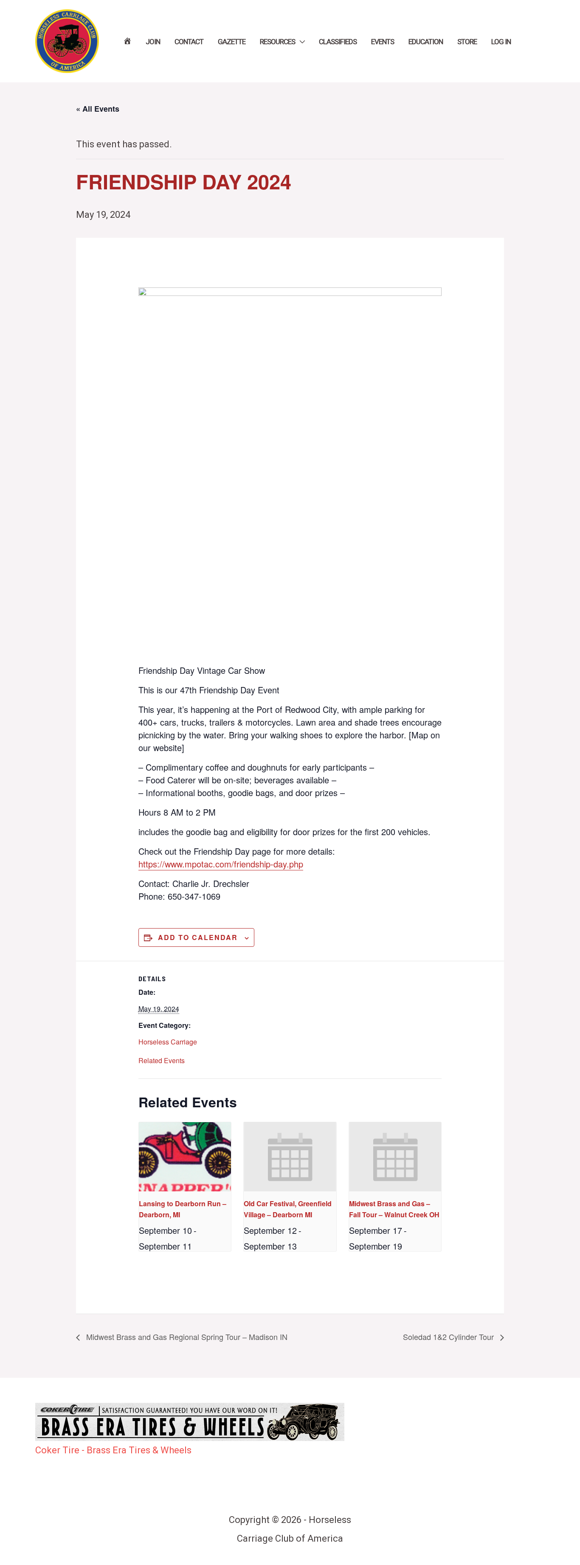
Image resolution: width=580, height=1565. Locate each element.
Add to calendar (198, 937)
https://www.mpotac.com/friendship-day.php (220, 864)
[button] (299, 41)
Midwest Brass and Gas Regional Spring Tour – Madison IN (185, 1336)
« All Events (97, 108)
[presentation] (185, 1156)
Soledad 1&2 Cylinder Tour (449, 1336)
